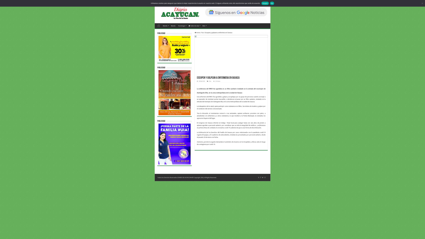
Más (204, 26)
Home (198, 32)
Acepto (265, 3)
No (272, 3)
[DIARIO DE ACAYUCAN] (178, 13)
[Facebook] (260, 177)
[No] (422, 3)
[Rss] (259, 177)
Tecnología (181, 26)
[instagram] (265, 177)
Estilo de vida (195, 26)
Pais (202, 32)
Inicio (159, 25)
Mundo (165, 26)
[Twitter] (263, 177)
